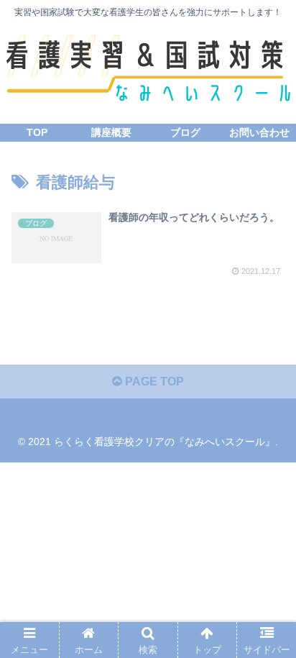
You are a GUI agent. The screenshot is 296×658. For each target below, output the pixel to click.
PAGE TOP (153, 381)
